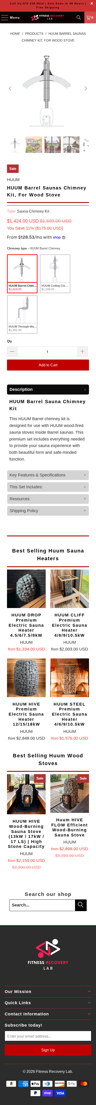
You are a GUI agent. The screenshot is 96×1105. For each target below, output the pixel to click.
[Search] (78, 17)
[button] (48, 390)
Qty (9, 341)
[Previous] (10, 89)
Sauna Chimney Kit (33, 211)
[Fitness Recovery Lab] (48, 17)
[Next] (85, 89)
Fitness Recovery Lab (54, 1072)
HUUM (13, 179)
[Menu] (2, 17)
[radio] (22, 273)
